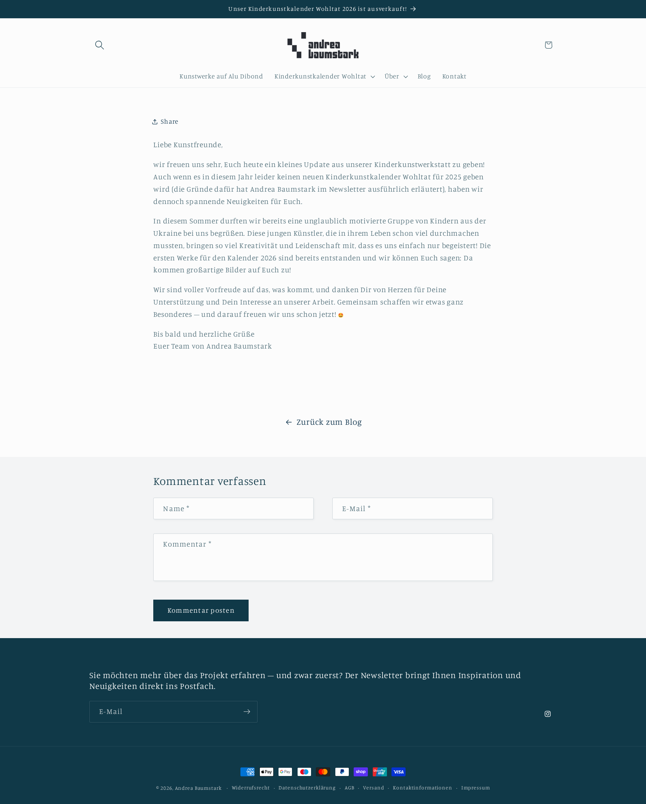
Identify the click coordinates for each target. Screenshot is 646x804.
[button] (99, 45)
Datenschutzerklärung (307, 788)
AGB (349, 788)
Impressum (475, 788)
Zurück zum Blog (329, 422)
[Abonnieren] (247, 712)
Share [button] (169, 121)
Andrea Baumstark (198, 788)
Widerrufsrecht (251, 788)
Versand (373, 788)
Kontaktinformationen (422, 788)
